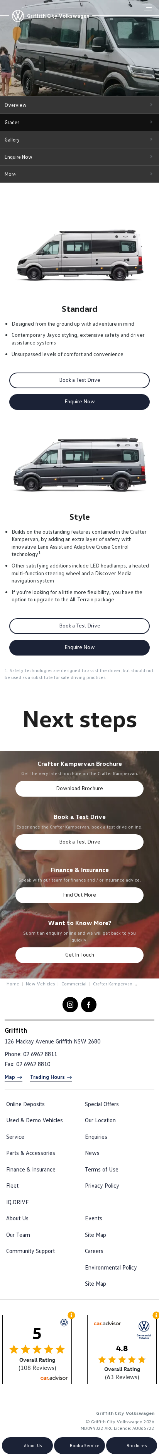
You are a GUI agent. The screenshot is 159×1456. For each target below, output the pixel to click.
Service (15, 1136)
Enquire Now (18, 157)
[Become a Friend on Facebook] (88, 1004)
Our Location (100, 1120)
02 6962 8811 (40, 1053)
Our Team (18, 1234)
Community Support (30, 1250)
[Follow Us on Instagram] (70, 1004)
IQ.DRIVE (17, 1201)
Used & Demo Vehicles (34, 1120)
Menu (149, 7)
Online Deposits (25, 1103)
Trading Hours (47, 1076)
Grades (12, 122)
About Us (17, 1218)
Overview (16, 105)
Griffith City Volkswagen (58, 15)
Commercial (73, 984)
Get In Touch (79, 954)
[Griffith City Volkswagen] (18, 16)
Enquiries (96, 1136)
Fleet (12, 1185)
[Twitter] (12, 983)
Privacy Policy (102, 1185)
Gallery (12, 139)
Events (93, 1218)
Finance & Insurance (31, 1169)
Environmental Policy (111, 1267)
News (92, 1152)
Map (10, 1076)
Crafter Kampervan (112, 984)
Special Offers (102, 1103)
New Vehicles (40, 984)
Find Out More (79, 894)
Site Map (95, 1234)
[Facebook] (5, 983)
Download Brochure (79, 788)
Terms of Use (101, 1169)
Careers (94, 1250)
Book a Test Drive (79, 379)
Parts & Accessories (30, 1152)
